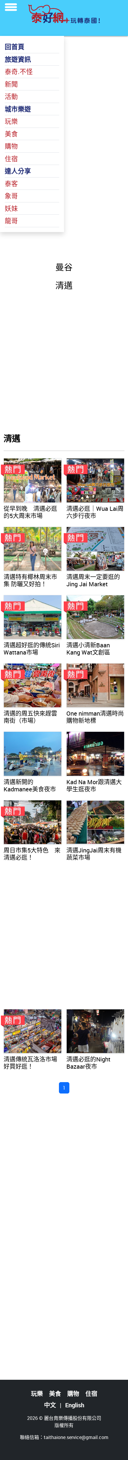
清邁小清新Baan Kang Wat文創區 (88, 648)
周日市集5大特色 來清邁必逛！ (32, 853)
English (74, 1405)
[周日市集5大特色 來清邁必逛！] (33, 822)
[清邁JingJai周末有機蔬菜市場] (95, 822)
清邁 (64, 285)
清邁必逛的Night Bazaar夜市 (88, 1062)
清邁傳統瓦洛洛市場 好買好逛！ (30, 1062)
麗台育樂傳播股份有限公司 (72, 1418)
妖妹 (11, 208)
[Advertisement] (64, 361)
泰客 (11, 183)
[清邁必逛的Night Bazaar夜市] (95, 1031)
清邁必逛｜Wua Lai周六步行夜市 (95, 512)
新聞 (11, 84)
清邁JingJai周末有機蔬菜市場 (93, 853)
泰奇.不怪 (19, 71)
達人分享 (18, 170)
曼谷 (64, 267)
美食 (11, 133)
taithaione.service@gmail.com (76, 1437)
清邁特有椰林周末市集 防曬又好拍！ (30, 580)
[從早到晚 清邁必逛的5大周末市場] (33, 480)
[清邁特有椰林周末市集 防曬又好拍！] (33, 549)
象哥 (11, 195)
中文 (50, 1405)
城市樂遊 (18, 108)
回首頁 (14, 46)
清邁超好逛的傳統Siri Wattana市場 (32, 648)
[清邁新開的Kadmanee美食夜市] (33, 753)
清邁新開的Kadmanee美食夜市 (30, 785)
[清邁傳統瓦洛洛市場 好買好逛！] (33, 1031)
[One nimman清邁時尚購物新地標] (95, 685)
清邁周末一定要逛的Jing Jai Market (93, 580)
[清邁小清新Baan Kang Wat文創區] (95, 617)
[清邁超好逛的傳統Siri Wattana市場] (33, 617)
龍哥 (11, 220)
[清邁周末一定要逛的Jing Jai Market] (95, 549)
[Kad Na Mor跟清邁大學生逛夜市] (95, 753)
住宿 (11, 158)
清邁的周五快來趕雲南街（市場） (30, 717)
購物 (11, 146)
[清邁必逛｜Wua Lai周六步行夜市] (95, 480)
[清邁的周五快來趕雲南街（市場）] (33, 685)
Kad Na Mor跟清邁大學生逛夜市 (94, 785)
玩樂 (11, 121)
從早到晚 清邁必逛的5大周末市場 (30, 512)
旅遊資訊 (18, 59)
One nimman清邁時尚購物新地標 (95, 717)
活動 (11, 96)
